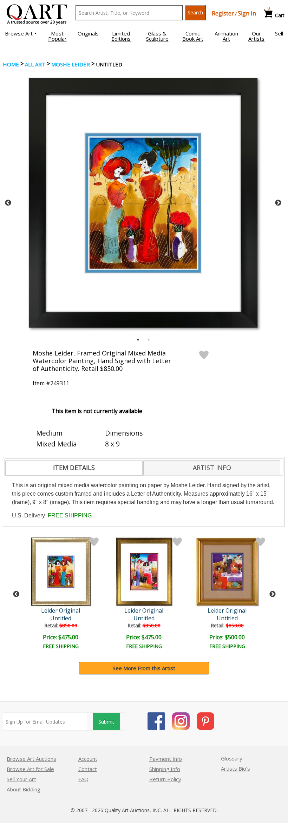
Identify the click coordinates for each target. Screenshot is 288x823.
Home (11, 64)
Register (223, 13)
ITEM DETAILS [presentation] (74, 467)
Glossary (231, 758)
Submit (106, 721)
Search (195, 12)
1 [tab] (138, 339)
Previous (8, 203)
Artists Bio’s (235, 768)
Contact (87, 768)
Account (87, 758)
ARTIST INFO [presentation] (212, 467)
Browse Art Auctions (31, 758)
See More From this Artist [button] (144, 668)
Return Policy (165, 779)
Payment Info (165, 758)
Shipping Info (164, 768)
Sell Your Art (21, 779)
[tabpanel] (143, 202)
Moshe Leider (70, 64)
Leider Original (60, 610)
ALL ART (35, 64)
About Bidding (23, 789)
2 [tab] (148, 339)
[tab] (73, 468)
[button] (21, 33)
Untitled (60, 618)
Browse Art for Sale (30, 768)
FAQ (83, 779)
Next (278, 203)
